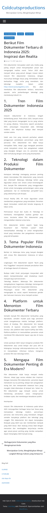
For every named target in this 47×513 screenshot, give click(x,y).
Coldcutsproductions (23, 8)
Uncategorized (9, 38)
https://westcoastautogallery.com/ (16, 87)
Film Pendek (29, 34)
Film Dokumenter (10, 34)
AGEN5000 (5, 483)
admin (20, 61)
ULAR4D (5, 469)
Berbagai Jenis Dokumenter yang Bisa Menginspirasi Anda (20, 443)
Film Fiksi (20, 34)
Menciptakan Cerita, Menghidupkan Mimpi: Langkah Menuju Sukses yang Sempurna (25, 452)
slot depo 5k (6, 478)
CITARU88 (5, 474)
